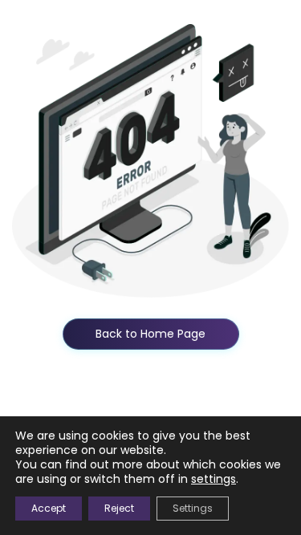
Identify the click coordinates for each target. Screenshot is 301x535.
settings (213, 479)
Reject (119, 508)
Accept (48, 508)
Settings (193, 508)
